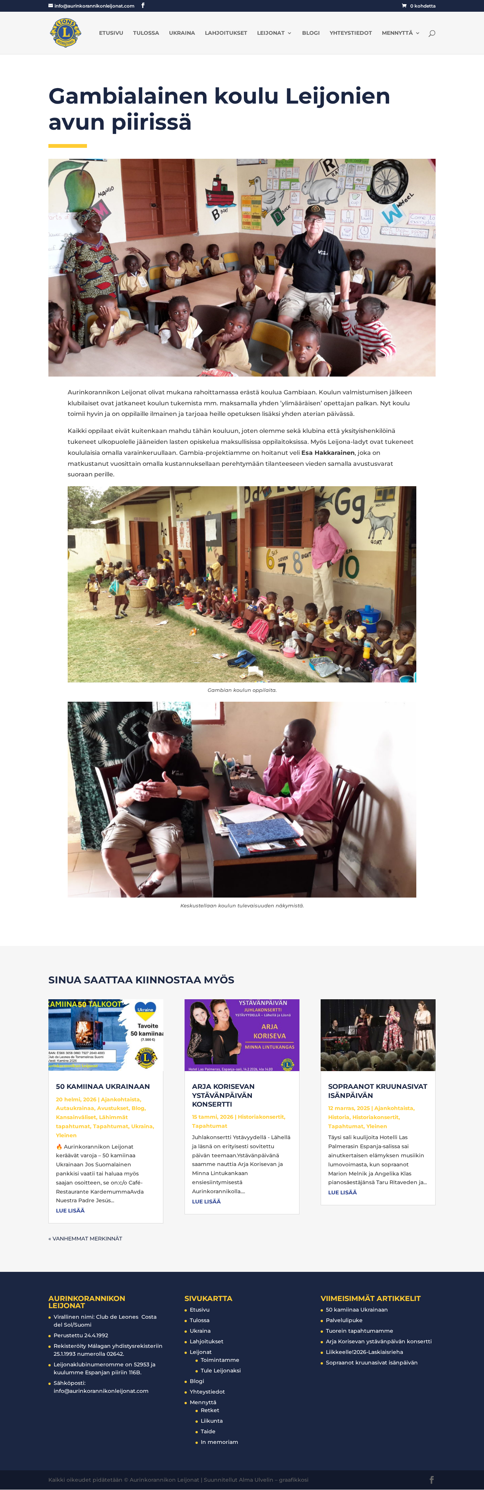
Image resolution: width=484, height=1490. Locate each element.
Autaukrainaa (75, 1108)
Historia (338, 1117)
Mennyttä (397, 33)
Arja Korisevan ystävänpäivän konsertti (223, 1095)
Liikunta (212, 1420)
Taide (208, 1431)
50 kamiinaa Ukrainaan (103, 1086)
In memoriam (219, 1442)
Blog (138, 1108)
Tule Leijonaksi (221, 1370)
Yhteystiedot (351, 33)
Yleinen (66, 1135)
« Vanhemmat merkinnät (85, 1238)
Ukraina (182, 33)
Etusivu (111, 33)
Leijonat (271, 33)
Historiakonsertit (261, 1116)
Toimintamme (220, 1360)
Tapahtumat (110, 1126)
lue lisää (70, 1210)
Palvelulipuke (344, 1320)
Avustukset (113, 1108)
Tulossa (146, 33)
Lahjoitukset (226, 33)
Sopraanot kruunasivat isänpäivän (372, 1362)
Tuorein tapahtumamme (359, 1330)
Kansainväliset (76, 1117)
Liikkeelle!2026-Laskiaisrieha (364, 1352)
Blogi (311, 33)
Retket (210, 1410)
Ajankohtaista (120, 1099)
